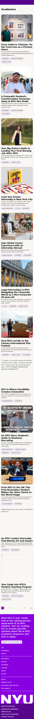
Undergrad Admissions (9, 709)
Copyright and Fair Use (9, 685)
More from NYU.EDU (8, 706)
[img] (17, 28)
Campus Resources (7, 208)
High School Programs (9, 714)
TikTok (3, 671)
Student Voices (6, 62)
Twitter (4, 662)
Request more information (10, 642)
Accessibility (6, 688)
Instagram (5, 659)
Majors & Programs (17, 58)
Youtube (4, 668)
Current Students (20, 449)
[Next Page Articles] (31, 608)
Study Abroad (6, 113)
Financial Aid (6, 711)
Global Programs (7, 255)
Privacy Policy (6, 682)
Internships (5, 58)
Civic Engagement (7, 503)
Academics (5, 651)
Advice (3, 654)
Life (2, 647)
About (3, 679)
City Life (17, 208)
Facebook (4, 665)
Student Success (7, 716)
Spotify (4, 674)
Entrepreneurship (7, 401)
